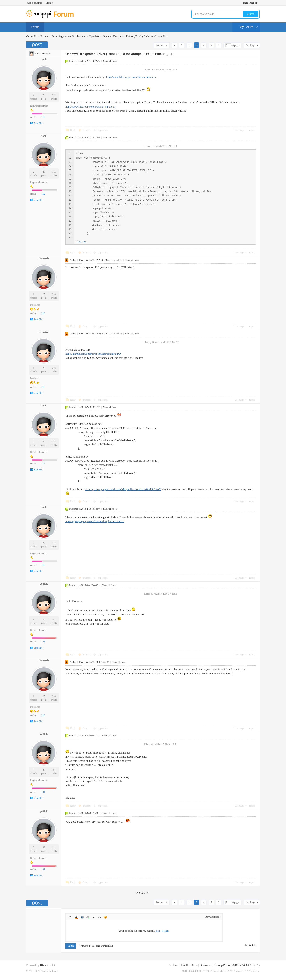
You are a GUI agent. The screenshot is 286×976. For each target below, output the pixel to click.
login (245, 2)
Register (253, 2)
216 (54, 294)
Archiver (174, 965)
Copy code (81, 241)
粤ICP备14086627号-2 (245, 965)
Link (88, 917)
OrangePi (31, 36)
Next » (143, 892)
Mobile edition (189, 965)
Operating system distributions (68, 36)
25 (44, 294)
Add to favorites (34, 2)
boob (44, 59)
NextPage (250, 45)
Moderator (35, 304)
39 (44, 619)
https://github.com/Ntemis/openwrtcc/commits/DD (93, 353)
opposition (103, 130)
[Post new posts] (37, 44)
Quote (94, 917)
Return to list (162, 45)
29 (44, 95)
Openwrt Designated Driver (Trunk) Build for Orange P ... (135, 36)
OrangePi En (222, 965)
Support (87, 130)
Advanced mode (212, 916)
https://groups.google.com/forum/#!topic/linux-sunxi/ (94, 521)
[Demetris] (31, 53)
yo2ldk (44, 583)
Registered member (39, 105)
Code (100, 917)
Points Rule (250, 945)
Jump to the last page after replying (97, 945)
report (252, 130)
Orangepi (50, 2)
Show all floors (110, 61)
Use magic (239, 130)
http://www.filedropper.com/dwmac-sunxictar (131, 77)
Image (82, 917)
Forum (35, 27)
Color (76, 917)
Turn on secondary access (259, 2)
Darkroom (205, 965)
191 (54, 619)
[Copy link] (167, 54)
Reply (73, 130)
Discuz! (44, 965)
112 (54, 95)
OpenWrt (94, 36)
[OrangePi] (52, 17)
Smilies (105, 917)
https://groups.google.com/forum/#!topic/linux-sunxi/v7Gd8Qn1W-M (123, 489)
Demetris (46, 53)
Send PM (38, 123)
